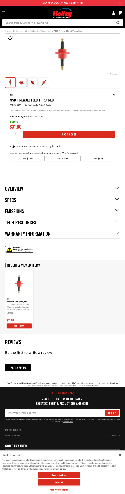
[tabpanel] (19, 300)
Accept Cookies (59, 474)
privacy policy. (59, 468)
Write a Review (18, 367)
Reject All (59, 482)
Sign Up (112, 412)
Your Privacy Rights (59, 489)
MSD (11, 95)
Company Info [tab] (16, 445)
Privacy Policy (68, 422)
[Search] (117, 22)
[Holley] (63, 13)
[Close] (120, 455)
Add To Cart (69, 134)
